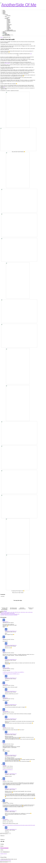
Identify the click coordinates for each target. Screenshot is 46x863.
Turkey (8, 17)
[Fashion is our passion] (31, 604)
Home (4, 10)
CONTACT (4, 32)
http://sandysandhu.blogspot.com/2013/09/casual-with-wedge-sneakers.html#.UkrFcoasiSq (19, 825)
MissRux (4, 727)
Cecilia (4, 780)
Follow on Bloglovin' (4, 848)
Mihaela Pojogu (5, 711)
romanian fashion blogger (4, 613)
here (31, 53)
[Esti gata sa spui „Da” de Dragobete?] (13, 604)
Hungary (8, 22)
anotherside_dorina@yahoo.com (11, 645)
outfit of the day (17, 612)
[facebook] (1, 841)
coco (3, 638)
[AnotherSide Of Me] (18, 4)
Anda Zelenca (5, 697)
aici (4, 87)
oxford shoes (22, 612)
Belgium (8, 19)
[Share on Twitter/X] (5, 611)
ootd (11, 612)
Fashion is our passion (31, 608)
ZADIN (4, 651)
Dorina (1, 37)
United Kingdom (10, 29)
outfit (13, 612)
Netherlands (9, 24)
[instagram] (0, 841)
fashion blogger (7, 612)
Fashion (4, 11)
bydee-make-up (5, 621)
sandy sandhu (5, 819)
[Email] (3, 841)
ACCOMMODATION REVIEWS (10, 30)
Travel (4, 13)
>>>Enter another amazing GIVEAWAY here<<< (11, 673)
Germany (8, 21)
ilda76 (4, 743)
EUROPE (6, 18)
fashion (2, 612)
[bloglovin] (2, 841)
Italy (8, 23)
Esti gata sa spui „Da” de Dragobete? (13, 608)
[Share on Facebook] (4, 611)
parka (27, 612)
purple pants (30, 612)
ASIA (6, 16)
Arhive (1, 851)
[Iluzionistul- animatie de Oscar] (22, 604)
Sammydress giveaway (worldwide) (8, 614)
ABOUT (4, 31)
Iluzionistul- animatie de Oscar (22, 608)
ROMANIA (9, 28)
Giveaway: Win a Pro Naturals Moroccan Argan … (4, 608)
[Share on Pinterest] (6, 611)
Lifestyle (4, 12)
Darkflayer (4, 765)
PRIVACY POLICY (3, 853)
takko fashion (12, 613)
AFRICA (6, 14)
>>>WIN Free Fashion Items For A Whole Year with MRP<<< (13, 672)
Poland (8, 26)
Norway (8, 25)
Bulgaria (8, 20)
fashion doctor (5, 684)
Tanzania (8, 15)
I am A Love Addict (6, 667)
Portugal (8, 27)
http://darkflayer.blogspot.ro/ (8, 769)
